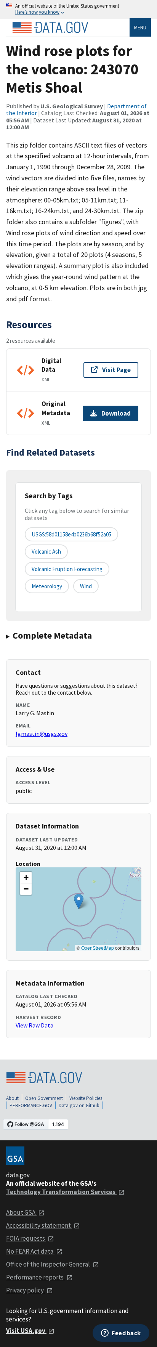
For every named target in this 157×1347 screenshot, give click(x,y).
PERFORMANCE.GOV (31, 1105)
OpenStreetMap (97, 947)
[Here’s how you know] (78, 9)
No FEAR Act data (30, 1251)
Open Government (44, 1098)
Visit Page (116, 370)
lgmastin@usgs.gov (41, 733)
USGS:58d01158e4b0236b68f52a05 (71, 534)
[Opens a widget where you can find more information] (121, 1333)
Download (116, 413)
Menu (140, 27)
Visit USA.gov (26, 1330)
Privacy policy (25, 1290)
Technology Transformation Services (61, 1192)
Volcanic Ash (46, 551)
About (12, 1098)
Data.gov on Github (79, 1105)
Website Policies (85, 1098)
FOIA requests (26, 1238)
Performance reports (35, 1277)
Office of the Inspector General (48, 1264)
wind (86, 586)
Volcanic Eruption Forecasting (67, 569)
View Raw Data (34, 1025)
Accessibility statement (39, 1225)
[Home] (50, 27)
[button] (78, 901)
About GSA (21, 1212)
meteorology (47, 586)
